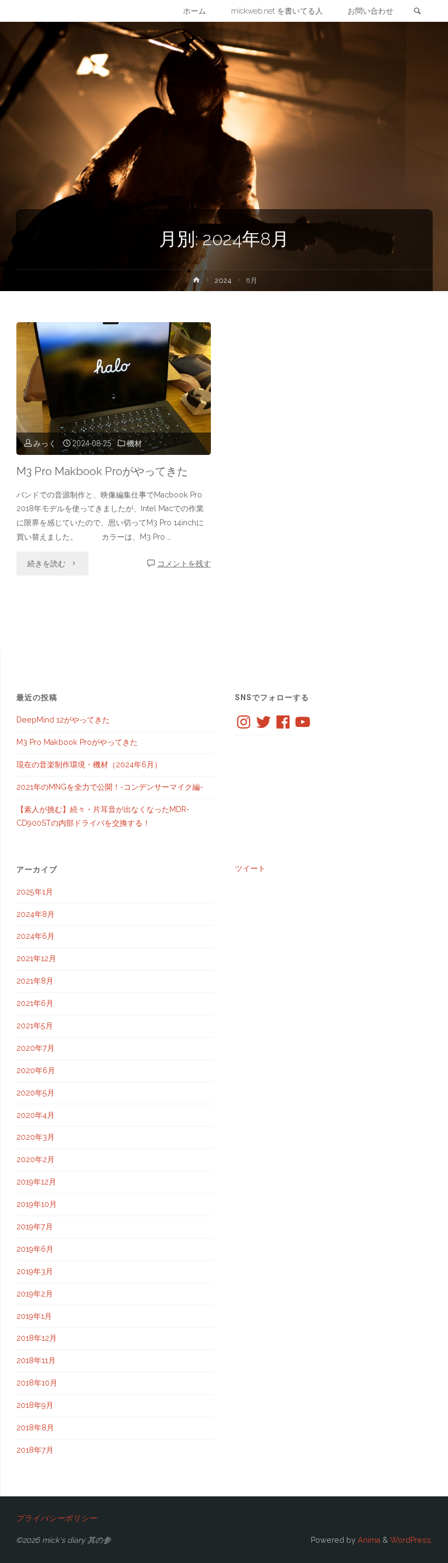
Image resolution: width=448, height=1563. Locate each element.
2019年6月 (35, 1249)
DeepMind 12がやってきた (63, 719)
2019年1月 (34, 1316)
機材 (134, 443)
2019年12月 (36, 1181)
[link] (417, 11)
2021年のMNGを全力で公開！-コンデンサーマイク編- (109, 787)
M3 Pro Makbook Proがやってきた (102, 471)
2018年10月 (36, 1382)
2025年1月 (34, 891)
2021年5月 (34, 1025)
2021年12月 (36, 958)
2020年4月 (35, 1115)
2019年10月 (36, 1204)
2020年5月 (35, 1092)
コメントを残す (184, 563)
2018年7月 (35, 1450)
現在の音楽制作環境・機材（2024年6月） (89, 764)
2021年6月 (35, 1003)
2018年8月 (35, 1427)
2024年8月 (35, 914)
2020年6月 (35, 1070)
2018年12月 (36, 1338)
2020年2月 (35, 1159)
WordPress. (411, 1540)
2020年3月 (35, 1137)
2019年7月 (34, 1226)
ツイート (250, 868)
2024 (223, 280)
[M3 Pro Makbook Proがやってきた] (113, 388)
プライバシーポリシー (56, 1518)
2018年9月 (35, 1405)
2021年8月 (35, 980)
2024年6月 (35, 936)
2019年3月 (34, 1271)
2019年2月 (34, 1293)
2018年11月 (36, 1360)
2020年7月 (35, 1048)
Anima (368, 1540)
